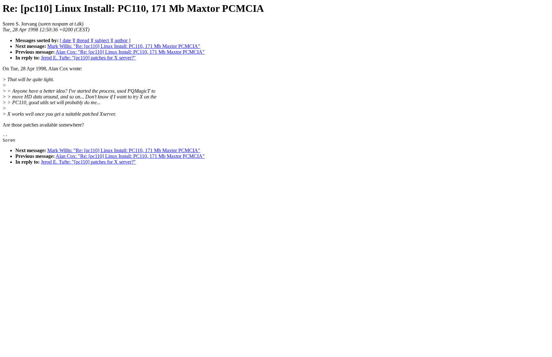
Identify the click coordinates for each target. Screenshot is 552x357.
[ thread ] (83, 40)
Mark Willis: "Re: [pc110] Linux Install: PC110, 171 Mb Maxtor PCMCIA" (123, 46)
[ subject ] (102, 40)
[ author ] (121, 40)
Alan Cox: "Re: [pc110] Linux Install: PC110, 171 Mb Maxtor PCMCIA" (130, 52)
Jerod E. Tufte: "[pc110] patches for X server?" (88, 57)
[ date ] (67, 40)
